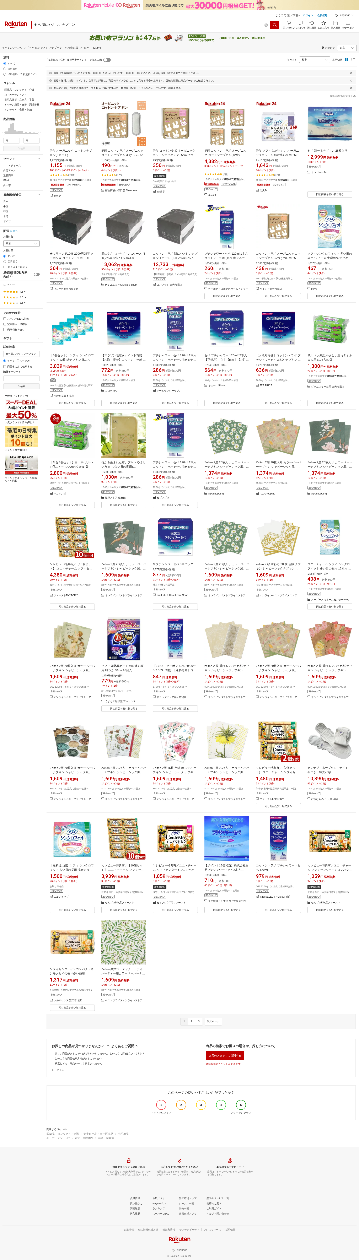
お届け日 (8, 250)
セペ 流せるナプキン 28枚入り (327, 150)
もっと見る (58, 1070)
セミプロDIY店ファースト (119, 902)
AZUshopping (216, 493)
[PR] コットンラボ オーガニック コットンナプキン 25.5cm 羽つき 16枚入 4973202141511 (174, 155)
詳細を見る (174, 88)
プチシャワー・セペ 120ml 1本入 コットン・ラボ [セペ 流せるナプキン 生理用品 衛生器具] (226, 258)
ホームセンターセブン (169, 390)
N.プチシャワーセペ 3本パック (173, 564)
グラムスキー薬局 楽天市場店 (327, 386)
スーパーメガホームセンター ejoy (330, 599)
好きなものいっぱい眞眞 (325, 799)
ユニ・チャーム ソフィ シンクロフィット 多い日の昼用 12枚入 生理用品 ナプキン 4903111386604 (329, 568)
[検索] (275, 25)
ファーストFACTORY (66, 595)
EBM (6, 180)
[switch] (37, 274)
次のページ (213, 1021)
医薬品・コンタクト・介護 (63, 1133)
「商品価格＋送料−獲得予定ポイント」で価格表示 (73, 59)
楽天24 (57, 196)
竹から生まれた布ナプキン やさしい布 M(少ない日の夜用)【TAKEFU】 (123, 467)
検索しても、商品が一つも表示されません (78, 1063)
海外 (15, 231)
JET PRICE (266, 385)
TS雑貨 (161, 191)
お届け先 (8, 236)
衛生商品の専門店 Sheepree (121, 190)
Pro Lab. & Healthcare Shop (121, 284)
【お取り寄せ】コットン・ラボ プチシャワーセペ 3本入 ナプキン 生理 (278, 360)
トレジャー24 (319, 172)
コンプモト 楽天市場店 (169, 284)
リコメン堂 (60, 493)
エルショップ (61, 897)
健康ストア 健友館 (115, 497)
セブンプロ (163, 497)
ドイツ (7, 221)
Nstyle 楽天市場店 (64, 396)
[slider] (3, 133)
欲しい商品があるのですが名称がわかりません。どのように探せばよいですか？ (100, 1053)
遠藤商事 (8, 175)
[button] (344, 15)
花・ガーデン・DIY (58, 1138)
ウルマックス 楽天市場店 (68, 1000)
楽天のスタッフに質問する (225, 1055)
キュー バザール (217, 385)
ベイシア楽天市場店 (271, 289)
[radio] (4, 63)
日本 (5, 201)
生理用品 (123, 1133)
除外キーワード (12, 372)
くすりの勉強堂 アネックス (120, 701)
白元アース (9, 170)
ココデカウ (111, 390)
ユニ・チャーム (12, 165)
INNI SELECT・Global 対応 (275, 897)
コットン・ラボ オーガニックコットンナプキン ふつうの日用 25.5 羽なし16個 (278, 258)
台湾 (5, 216)
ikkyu (314, 289)
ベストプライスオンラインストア (124, 1000)
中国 (5, 206)
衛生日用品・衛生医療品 (98, 1133)
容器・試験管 (106, 1138)
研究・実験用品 (84, 1138)
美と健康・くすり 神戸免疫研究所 (227, 901)
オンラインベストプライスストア (124, 595)
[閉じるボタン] (351, 73)
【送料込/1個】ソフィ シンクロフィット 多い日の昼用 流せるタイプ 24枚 (72, 870)
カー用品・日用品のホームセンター (228, 289)
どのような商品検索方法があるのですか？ (78, 1058)
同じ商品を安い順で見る (330, 194)
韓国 (5, 211)
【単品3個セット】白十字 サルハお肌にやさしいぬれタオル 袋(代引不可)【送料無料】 (71, 467)
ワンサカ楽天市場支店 (66, 289)
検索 (22, 148)
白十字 (7, 185)
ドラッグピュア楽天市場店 (172, 697)
